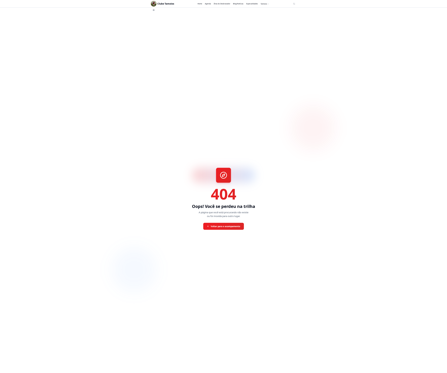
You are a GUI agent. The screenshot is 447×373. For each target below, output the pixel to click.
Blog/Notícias (238, 4)
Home (200, 4)
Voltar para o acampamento (225, 226)
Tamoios (264, 4)
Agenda (208, 4)
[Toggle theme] (294, 4)
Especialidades (252, 4)
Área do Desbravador (222, 4)
